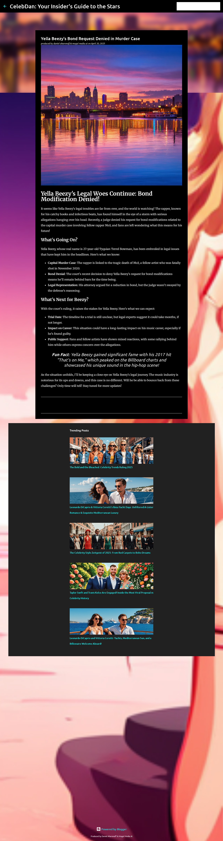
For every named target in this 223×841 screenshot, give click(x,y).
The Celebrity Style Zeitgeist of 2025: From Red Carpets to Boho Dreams (110, 552)
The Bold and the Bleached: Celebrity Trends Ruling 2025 (101, 467)
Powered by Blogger (114, 829)
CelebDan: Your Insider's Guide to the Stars (65, 6)
